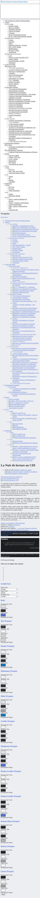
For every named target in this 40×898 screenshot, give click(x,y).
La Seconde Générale (22, 532)
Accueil (3, 532)
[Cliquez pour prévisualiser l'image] (9, 480)
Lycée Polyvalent (11, 532)
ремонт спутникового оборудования (13, 523)
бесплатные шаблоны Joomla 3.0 (11, 477)
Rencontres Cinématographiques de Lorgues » (15, 530)
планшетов (16, 525)
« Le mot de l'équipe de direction (27, 528)
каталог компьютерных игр (10, 478)
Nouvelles (11, 526)
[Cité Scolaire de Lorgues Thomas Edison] (14, 1)
